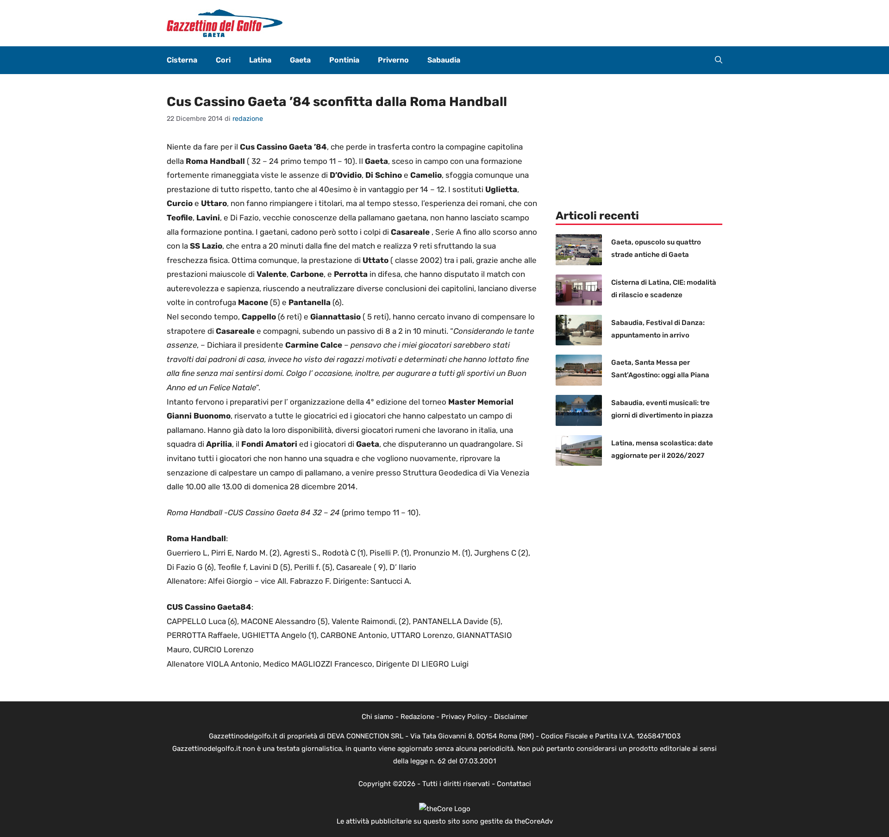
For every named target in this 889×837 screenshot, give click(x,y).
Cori (223, 60)
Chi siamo (378, 716)
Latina (260, 60)
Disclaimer (511, 716)
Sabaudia (443, 60)
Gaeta (300, 60)
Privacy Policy (464, 716)
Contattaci (514, 784)
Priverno (393, 60)
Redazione (417, 716)
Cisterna (182, 60)
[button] (719, 60)
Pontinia (344, 60)
